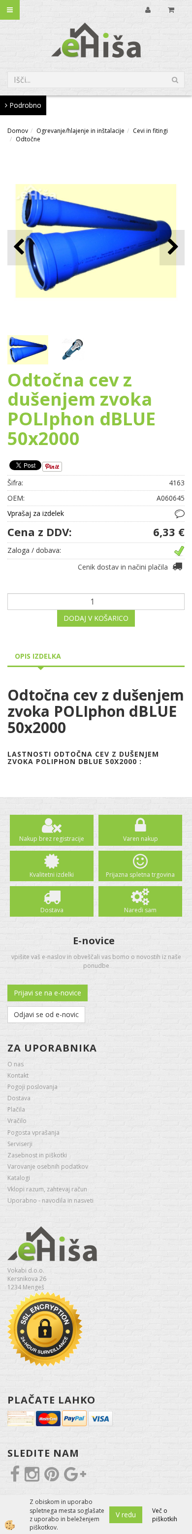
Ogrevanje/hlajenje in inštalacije (80, 131)
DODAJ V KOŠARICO (96, 618)
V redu (126, 1514)
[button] (172, 247)
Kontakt (18, 1075)
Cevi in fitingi (150, 131)
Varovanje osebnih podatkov (47, 1166)
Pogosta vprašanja (33, 1132)
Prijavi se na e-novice (47, 992)
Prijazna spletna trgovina (140, 874)
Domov (17, 131)
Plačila (16, 1109)
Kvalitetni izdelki (52, 874)
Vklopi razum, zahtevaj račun (47, 1189)
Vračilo (17, 1121)
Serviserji (19, 1144)
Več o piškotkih (164, 1514)
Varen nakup (140, 838)
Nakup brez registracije (51, 838)
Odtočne (28, 139)
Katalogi (18, 1178)
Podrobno (24, 105)
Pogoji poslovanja (32, 1087)
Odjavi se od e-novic (46, 1014)
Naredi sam (140, 910)
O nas (15, 1064)
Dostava (52, 910)
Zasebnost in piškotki (37, 1155)
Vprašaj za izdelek (35, 513)
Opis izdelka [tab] (38, 656)
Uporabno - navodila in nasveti (50, 1200)
